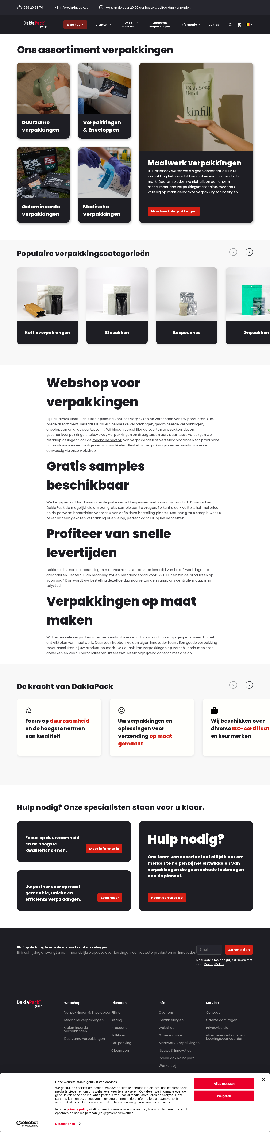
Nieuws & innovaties (175, 1050)
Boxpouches (187, 332)
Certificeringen (171, 1020)
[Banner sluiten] (263, 1079)
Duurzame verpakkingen (84, 1038)
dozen (189, 429)
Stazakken (117, 332)
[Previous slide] (233, 252)
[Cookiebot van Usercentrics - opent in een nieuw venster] (27, 1124)
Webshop (73, 24)
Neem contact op (167, 897)
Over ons (166, 1012)
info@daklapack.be (74, 7)
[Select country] (249, 24)
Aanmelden (239, 949)
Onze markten (128, 24)
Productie (119, 1027)
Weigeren (224, 1096)
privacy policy (77, 1109)
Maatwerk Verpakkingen (174, 211)
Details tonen (65, 1123)
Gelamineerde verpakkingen (76, 1029)
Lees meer (110, 897)
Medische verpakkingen (84, 1020)
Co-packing (121, 1042)
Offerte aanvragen (221, 1020)
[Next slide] (249, 252)
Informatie (189, 24)
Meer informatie (104, 848)
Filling (115, 1012)
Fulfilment (119, 1035)
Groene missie (170, 1035)
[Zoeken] (230, 24)
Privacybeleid (217, 1027)
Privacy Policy (214, 964)
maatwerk (84, 642)
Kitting (116, 1020)
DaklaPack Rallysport (176, 1058)
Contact (214, 24)
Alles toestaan (224, 1083)
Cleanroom (120, 1050)
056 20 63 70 (33, 7)
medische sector (107, 440)
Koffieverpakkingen (47, 332)
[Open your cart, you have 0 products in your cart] (239, 24)
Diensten (101, 24)
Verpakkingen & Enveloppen (87, 1012)
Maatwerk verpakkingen (159, 24)
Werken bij (167, 1065)
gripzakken (172, 429)
